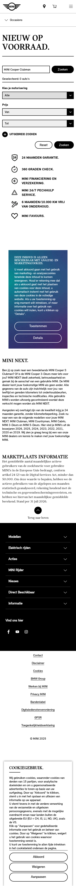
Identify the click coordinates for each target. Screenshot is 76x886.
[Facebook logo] (8, 632)
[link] (44, 6)
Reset (44, 145)
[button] (71, 6)
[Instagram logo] (26, 632)
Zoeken (64, 145)
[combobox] (26, 69)
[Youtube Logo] (17, 632)
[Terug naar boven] (38, 510)
